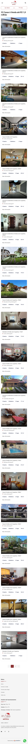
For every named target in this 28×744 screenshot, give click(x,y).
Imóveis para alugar (5, 689)
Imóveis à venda (4, 686)
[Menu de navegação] (2, 3)
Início (2, 684)
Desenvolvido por (11, 740)
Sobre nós (3, 695)
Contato (2, 692)
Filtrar (21, 7)
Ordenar (8, 7)
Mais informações (6, 46)
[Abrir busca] (25, 3)
